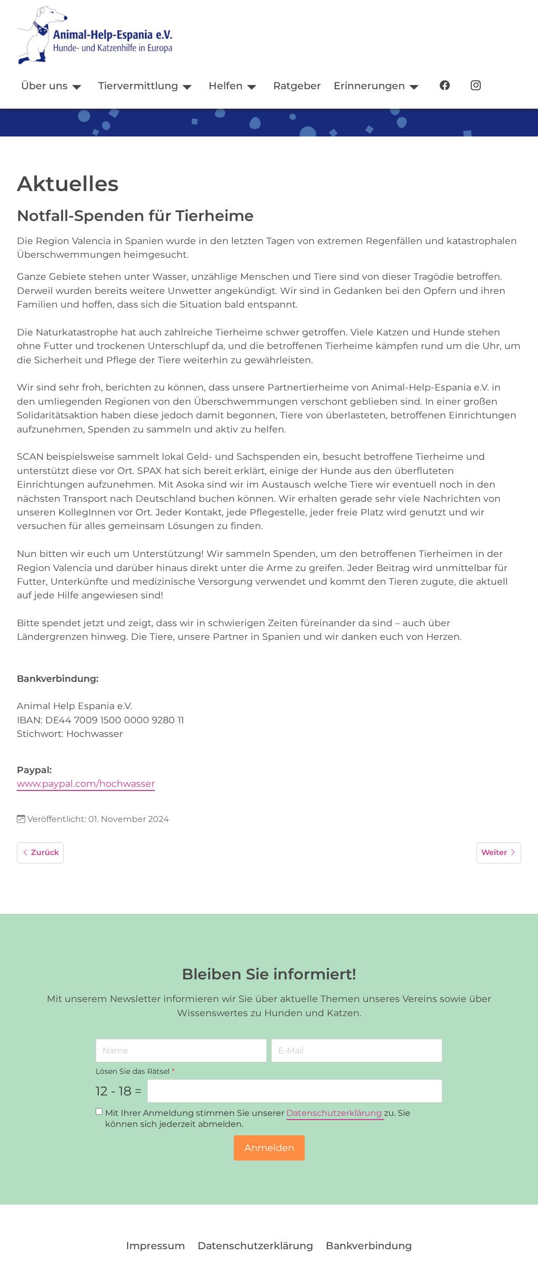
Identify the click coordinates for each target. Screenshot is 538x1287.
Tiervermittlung (138, 85)
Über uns (44, 85)
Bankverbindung (369, 1245)
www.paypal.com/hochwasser (86, 783)
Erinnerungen (369, 85)
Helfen (226, 85)
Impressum (155, 1245)
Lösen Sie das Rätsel (135, 1071)
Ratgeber (297, 85)
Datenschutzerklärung (335, 1113)
